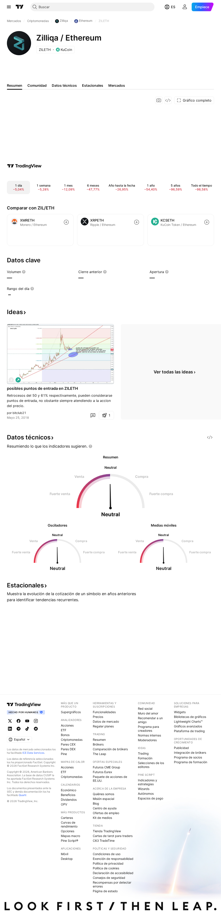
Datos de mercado (106, 721)
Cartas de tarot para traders (113, 836)
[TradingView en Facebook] (19, 721)
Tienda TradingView (107, 831)
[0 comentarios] (92, 415)
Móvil (64, 854)
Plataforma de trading (189, 731)
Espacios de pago (150, 798)
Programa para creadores (148, 728)
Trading (143, 753)
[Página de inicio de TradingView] (20, 7)
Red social (145, 708)
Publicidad (181, 748)
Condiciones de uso (106, 854)
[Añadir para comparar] (66, 222)
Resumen (99, 739)
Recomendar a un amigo (150, 720)
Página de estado (105, 891)
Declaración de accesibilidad (113, 873)
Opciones (67, 831)
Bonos (65, 735)
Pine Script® (69, 840)
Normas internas (149, 735)
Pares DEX (68, 749)
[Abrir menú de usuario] (184, 7)
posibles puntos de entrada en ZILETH (42, 388)
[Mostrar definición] (24, 272)
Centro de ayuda (105, 808)
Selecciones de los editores (151, 765)
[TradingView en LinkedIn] (10, 729)
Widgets (180, 712)
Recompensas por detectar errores (112, 884)
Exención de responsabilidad (113, 859)
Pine (64, 754)
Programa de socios (188, 757)
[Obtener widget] (168, 100)
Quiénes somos (103, 794)
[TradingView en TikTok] (27, 729)
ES (173, 7)
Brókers (98, 744)
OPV (64, 804)
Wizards (143, 789)
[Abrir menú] (9, 7)
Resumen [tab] (14, 85)
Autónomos (146, 793)
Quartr (22, 795)
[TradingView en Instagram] (36, 721)
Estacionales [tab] (92, 85)
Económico (68, 790)
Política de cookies (106, 868)
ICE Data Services (33, 752)
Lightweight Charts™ (188, 721)
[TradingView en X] (10, 721)
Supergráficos (71, 712)
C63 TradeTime (104, 840)
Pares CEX (68, 744)
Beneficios (68, 795)
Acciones (67, 725)
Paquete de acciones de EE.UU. (110, 778)
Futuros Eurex (102, 772)
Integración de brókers (190, 752)
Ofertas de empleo (106, 813)
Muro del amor (148, 713)
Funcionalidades (104, 712)
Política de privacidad (108, 863)
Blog (96, 803)
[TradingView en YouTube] (27, 721)
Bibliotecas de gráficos (190, 717)
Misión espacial (103, 799)
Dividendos (69, 799)
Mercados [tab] (116, 85)
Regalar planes (103, 726)
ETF (63, 730)
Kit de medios (102, 818)
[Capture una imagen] (159, 100)
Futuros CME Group (106, 767)
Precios (98, 717)
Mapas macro (70, 836)
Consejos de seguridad (109, 877)
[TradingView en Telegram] (19, 729)
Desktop (67, 859)
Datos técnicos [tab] (64, 85)
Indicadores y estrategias (147, 782)
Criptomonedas (71, 739)
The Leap (99, 754)
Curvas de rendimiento (69, 824)
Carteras (67, 818)
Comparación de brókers (110, 749)
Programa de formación (190, 762)
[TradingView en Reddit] (36, 729)
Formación (145, 758)
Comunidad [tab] (37, 85)
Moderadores (147, 740)
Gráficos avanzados (188, 726)
